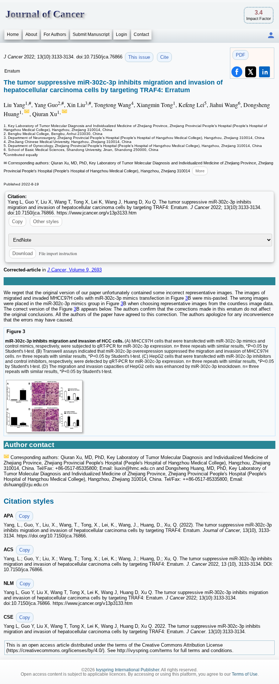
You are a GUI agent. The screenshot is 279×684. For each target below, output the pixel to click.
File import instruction (58, 253)
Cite (164, 57)
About (31, 34)
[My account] (271, 35)
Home (13, 34)
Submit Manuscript (91, 34)
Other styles (46, 221)
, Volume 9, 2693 (74, 270)
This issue (139, 57)
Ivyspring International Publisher (127, 670)
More (200, 171)
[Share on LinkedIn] (264, 71)
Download (22, 253)
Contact (141, 34)
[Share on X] (250, 71)
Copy (17, 221)
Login (121, 34)
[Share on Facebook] (236, 71)
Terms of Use (245, 674)
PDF (240, 55)
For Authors (55, 34)
